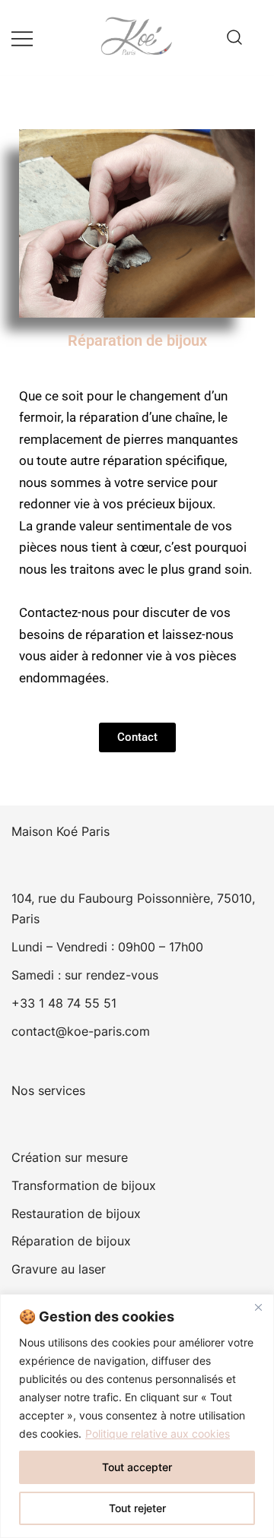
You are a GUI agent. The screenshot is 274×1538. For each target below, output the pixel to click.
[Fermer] (258, 1307)
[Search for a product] (234, 38)
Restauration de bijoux (76, 1213)
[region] (137, 1416)
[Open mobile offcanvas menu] (22, 37)
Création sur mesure (69, 1157)
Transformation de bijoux (83, 1185)
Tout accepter (137, 1466)
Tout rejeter (137, 1508)
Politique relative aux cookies (157, 1433)
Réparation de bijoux (71, 1240)
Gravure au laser (58, 1269)
